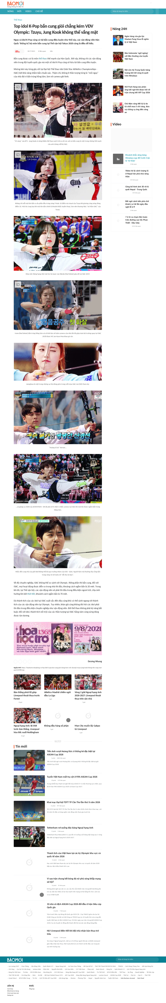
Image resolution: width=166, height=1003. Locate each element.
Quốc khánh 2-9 (120, 969)
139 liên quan (62, 780)
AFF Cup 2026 (69, 975)
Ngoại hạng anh (61, 966)
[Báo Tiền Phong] (49, 911)
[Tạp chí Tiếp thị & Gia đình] (48, 806)
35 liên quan (61, 885)
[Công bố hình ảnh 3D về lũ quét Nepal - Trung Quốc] (118, 190)
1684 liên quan (61, 758)
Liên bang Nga (63, 978)
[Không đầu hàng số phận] (57, 715)
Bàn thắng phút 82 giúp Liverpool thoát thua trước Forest (27, 695)
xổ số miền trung (24, 978)
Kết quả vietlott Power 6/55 (54, 975)
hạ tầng (130, 972)
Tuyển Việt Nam (113, 978)
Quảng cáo (10, 995)
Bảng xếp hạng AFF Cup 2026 (75, 972)
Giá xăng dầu (26, 975)
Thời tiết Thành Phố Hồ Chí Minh (105, 966)
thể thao (43, 59)
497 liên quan (61, 806)
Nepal (90, 978)
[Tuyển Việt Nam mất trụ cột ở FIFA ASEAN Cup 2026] (29, 785)
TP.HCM (120, 966)
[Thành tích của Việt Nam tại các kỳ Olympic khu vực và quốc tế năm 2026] (29, 862)
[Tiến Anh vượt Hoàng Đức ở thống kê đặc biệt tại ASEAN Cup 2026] (29, 760)
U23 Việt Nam (58, 972)
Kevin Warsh (100, 969)
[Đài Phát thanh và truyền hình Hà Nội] (128, 193)
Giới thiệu (10, 989)
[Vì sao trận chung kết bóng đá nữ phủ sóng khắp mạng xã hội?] (29, 887)
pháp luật (91, 969)
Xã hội (40, 975)
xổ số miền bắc (112, 972)
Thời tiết (147, 975)
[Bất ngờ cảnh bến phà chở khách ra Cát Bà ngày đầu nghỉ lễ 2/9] (118, 205)
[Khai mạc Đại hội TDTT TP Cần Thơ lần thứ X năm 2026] (29, 811)
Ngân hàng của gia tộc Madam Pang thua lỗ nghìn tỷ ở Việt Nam (137, 39)
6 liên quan (42, 51)
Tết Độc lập (150, 972)
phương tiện (82, 978)
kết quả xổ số (88, 966)
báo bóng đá (47, 972)
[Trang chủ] (15, 4)
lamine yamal (103, 975)
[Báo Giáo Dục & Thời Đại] (48, 758)
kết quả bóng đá (147, 966)
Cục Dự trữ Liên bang (23, 969)
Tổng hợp (31, 989)
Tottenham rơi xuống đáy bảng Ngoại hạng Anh (70, 828)
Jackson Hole (37, 969)
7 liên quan (63, 911)
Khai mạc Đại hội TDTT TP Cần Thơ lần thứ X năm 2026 (73, 802)
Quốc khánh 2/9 (48, 966)
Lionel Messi (13, 978)
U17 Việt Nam (80, 969)
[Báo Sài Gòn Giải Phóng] (127, 226)
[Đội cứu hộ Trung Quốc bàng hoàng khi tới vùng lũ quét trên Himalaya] (118, 74)
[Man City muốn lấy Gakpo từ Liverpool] (88, 715)
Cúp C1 (140, 975)
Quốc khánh (90, 972)
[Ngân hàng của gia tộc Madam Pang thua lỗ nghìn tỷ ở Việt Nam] (118, 40)
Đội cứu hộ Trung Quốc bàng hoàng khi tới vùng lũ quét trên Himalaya (137, 73)
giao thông (25, 966)
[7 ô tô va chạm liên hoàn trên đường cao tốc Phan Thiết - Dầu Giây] (118, 221)
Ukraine (73, 978)
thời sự (125, 975)
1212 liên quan (136, 226)
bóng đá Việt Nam (15, 972)
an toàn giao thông (74, 966)
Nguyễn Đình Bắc (57, 969)
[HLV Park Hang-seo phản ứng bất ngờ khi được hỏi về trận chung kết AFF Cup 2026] (118, 91)
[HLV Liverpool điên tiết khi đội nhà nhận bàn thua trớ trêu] (29, 939)
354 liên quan (134, 180)
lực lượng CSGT (14, 966)
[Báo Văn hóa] (46, 729)
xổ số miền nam (35, 972)
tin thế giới (101, 972)
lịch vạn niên (69, 969)
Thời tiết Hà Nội (14, 975)
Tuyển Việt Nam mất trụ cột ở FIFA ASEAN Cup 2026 (72, 777)
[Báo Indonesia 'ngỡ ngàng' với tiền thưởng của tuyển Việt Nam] (118, 57)
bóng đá (109, 969)
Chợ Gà (133, 975)
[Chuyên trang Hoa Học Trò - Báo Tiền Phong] (17, 51)
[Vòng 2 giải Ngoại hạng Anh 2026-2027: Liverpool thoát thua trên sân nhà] (88, 682)
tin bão (25, 972)
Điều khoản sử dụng (13, 991)
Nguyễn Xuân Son (100, 978)
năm (34, 975)
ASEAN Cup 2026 (115, 975)
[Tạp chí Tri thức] (15, 702)
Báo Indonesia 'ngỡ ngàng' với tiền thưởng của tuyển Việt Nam (136, 56)
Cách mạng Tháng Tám (132, 966)
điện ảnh (46, 969)
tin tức (35, 978)
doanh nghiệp (139, 972)
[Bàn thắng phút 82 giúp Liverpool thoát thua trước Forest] (27, 682)
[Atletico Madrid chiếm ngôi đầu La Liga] (57, 682)
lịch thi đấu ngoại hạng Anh (136, 969)
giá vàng (11, 969)
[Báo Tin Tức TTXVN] (48, 860)
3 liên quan (61, 831)
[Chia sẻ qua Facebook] (15, 661)
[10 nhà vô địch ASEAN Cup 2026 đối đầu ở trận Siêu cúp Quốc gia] (29, 913)
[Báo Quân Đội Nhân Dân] (78, 702)
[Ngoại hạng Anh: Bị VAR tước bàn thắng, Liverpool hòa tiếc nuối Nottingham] (27, 715)
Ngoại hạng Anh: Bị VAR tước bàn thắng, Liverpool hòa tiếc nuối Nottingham (26, 729)
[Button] (157, 11)
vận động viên (36, 966)
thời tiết (31, 594)
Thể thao (18, 20)
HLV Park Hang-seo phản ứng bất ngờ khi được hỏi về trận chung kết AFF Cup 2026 (137, 90)
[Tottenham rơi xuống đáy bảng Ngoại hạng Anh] (29, 836)
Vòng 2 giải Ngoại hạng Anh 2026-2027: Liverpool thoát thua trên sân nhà (88, 695)
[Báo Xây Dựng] (16, 736)
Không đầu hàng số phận (56, 726)
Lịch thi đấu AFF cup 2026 (48, 978)
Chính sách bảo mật (13, 993)
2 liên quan (61, 860)
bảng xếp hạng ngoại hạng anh (86, 975)
